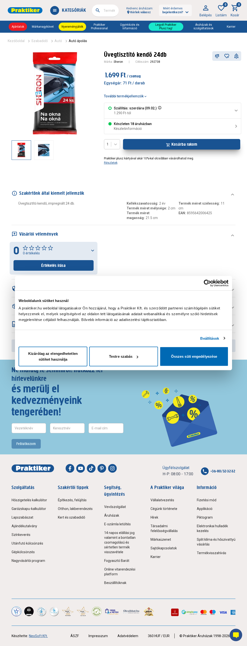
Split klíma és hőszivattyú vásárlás (216, 542)
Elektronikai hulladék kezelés (212, 528)
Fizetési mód (206, 500)
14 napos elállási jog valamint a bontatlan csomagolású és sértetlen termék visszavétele (120, 542)
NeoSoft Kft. (38, 636)
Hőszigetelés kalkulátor (29, 500)
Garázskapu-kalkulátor (29, 509)
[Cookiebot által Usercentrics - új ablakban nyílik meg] (207, 283)
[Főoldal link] (25, 10)
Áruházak (111, 515)
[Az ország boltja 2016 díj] (68, 611)
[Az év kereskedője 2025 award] (149, 611)
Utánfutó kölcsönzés (27, 543)
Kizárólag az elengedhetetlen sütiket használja (53, 356)
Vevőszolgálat (115, 507)
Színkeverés (21, 535)
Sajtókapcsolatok (164, 548)
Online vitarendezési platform (119, 571)
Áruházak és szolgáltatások (203, 26)
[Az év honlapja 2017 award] (83, 611)
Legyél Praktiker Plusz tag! (165, 26)
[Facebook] (70, 468)
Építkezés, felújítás (72, 500)
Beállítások (209, 338)
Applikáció (205, 509)
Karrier (231, 26)
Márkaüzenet (161, 539)
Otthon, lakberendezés (75, 509)
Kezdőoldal (16, 41)
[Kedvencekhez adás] (227, 56)
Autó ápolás (78, 41)
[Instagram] (112, 468)
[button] (159, 110)
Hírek (154, 517)
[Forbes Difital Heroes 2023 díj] (29, 611)
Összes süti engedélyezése (194, 356)
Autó (58, 41)
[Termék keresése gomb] (97, 10)
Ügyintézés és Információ (129, 26)
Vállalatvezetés (162, 500)
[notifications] (236, 56)
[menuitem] (205, 10)
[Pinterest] (101, 468)
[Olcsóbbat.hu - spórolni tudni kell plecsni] (131, 611)
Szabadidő (39, 41)
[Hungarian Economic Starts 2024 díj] (16, 611)
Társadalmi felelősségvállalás (164, 528)
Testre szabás (120, 356)
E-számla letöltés (117, 524)
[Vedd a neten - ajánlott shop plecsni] (112, 611)
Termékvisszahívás (211, 553)
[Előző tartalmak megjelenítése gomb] (11, 150)
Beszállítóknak (115, 583)
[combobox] (105, 11)
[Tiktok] (91, 468)
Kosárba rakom (184, 144)
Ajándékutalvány (24, 526)
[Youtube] (80, 468)
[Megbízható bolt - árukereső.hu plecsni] (97, 611)
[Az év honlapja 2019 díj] (54, 611)
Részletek (110, 162)
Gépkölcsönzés (23, 552)
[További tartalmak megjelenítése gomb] (88, 150)
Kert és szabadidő (71, 517)
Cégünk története (164, 509)
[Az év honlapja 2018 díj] (41, 611)
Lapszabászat (22, 517)
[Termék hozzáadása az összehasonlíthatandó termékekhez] (217, 56)
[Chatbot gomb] (236, 635)
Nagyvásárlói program (28, 561)
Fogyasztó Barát (116, 561)
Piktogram (205, 517)
